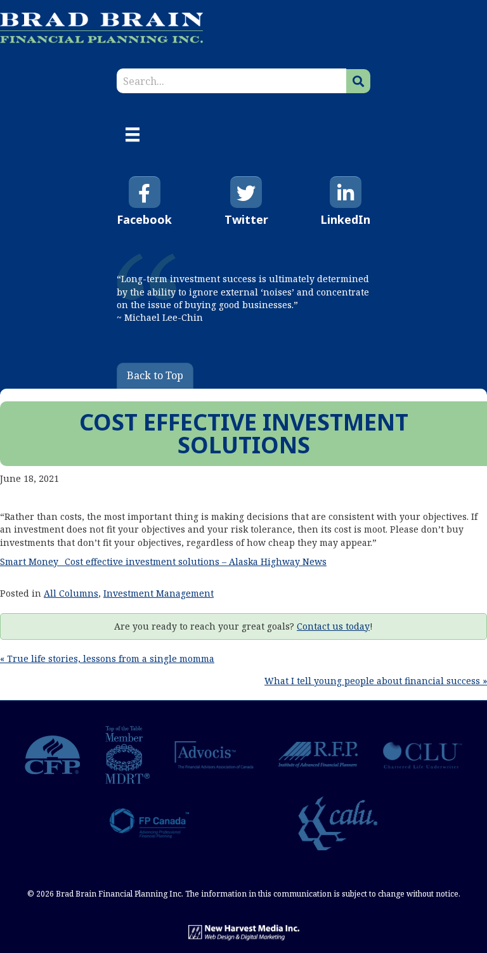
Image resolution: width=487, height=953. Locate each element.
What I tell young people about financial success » (375, 681)
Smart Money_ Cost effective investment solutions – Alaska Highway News (163, 561)
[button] (358, 81)
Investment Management (158, 593)
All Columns (71, 593)
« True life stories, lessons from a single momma (107, 658)
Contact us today (333, 626)
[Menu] (132, 134)
